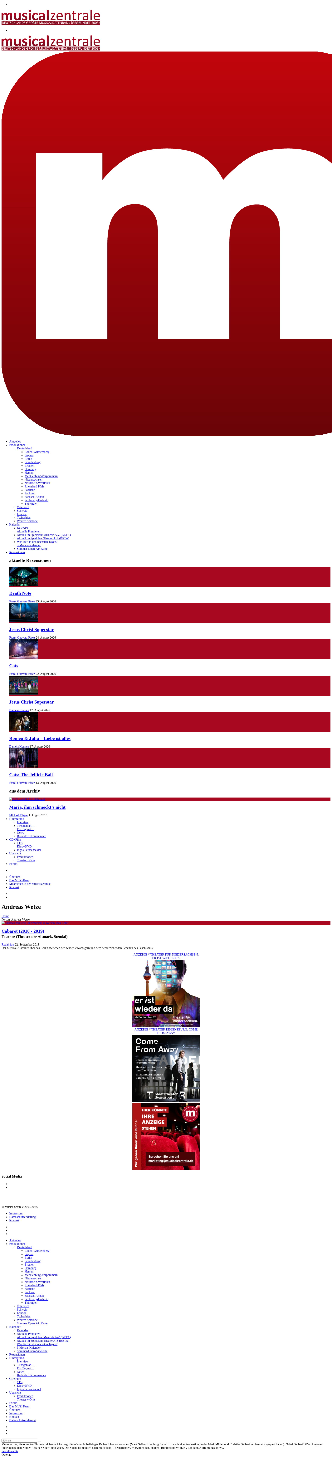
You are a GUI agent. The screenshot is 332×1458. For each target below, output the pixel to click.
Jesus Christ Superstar (31, 629)
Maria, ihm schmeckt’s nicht (37, 807)
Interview (22, 822)
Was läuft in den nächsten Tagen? (37, 541)
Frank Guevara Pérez (22, 601)
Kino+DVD (24, 846)
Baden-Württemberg (37, 451)
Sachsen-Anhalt (34, 496)
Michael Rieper (18, 815)
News (20, 832)
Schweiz (22, 510)
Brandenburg (33, 462)
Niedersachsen (33, 479)
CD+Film (15, 839)
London (22, 514)
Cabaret (23, 931)
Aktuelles (15, 441)
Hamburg (30, 469)
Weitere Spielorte (27, 521)
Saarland (30, 490)
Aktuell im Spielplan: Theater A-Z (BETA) (43, 538)
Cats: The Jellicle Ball (31, 774)
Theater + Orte (26, 860)
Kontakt (14, 887)
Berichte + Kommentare (31, 836)
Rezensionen (17, 552)
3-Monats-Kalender (29, 545)
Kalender (14, 524)
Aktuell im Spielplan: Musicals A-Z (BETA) (44, 534)
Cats (13, 665)
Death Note (20, 593)
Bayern (29, 455)
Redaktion (8, 944)
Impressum (15, 1213)
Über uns (14, 876)
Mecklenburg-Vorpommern (41, 476)
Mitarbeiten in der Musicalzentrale (30, 883)
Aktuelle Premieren (28, 531)
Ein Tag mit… (25, 829)
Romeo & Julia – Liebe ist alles (40, 738)
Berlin (28, 458)
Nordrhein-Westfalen (37, 483)
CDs (19, 843)
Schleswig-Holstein (36, 500)
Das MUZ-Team (19, 880)
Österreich (23, 507)
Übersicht (15, 853)
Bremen (29, 465)
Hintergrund (16, 818)
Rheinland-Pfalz (34, 486)
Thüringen (31, 503)
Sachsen (30, 493)
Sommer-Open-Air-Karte (32, 548)
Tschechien (24, 517)
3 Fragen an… (25, 825)
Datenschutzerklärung (22, 1216)
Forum (13, 863)
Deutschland (24, 448)
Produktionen (17, 445)
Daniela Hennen (19, 710)
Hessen (29, 472)
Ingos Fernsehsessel (29, 850)
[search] (39, 1441)
